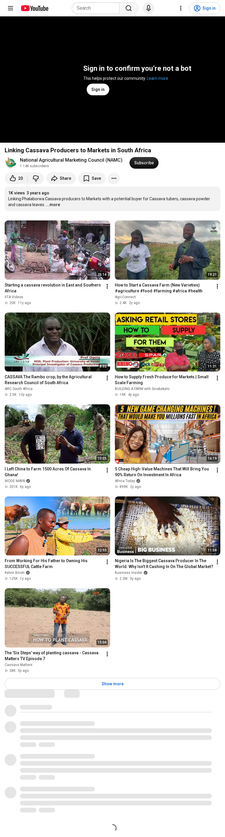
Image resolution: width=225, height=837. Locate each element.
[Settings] (180, 8)
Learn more (157, 78)
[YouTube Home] (34, 8)
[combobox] (97, 8)
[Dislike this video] (36, 178)
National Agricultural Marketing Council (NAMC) (71, 160)
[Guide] (10, 8)
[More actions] (114, 178)
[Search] (128, 8)
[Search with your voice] (148, 8)
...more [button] (53, 204)
